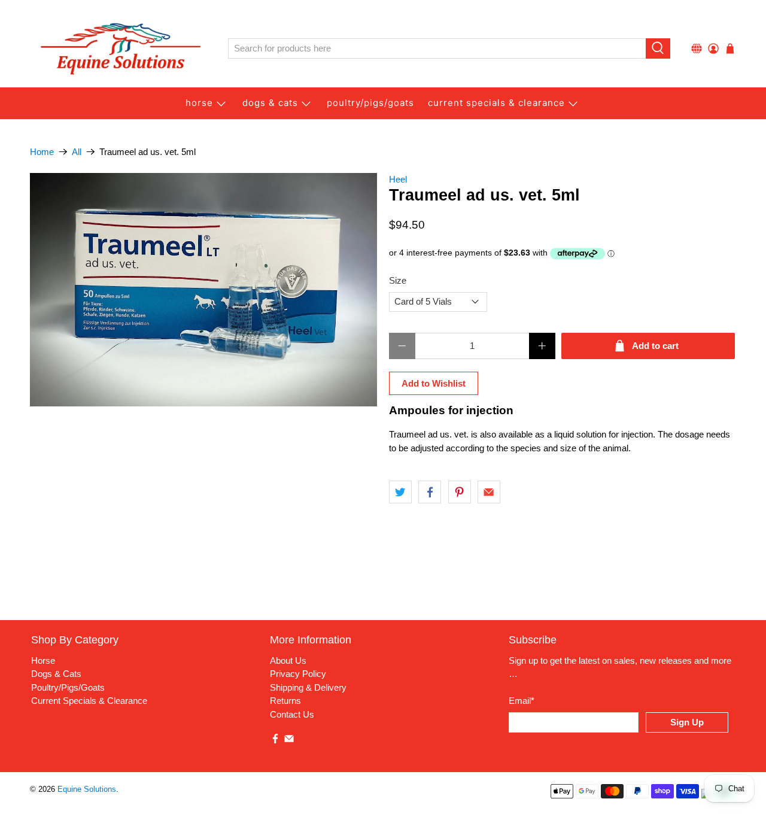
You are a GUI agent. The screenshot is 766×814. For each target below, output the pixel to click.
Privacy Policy (298, 674)
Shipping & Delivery (308, 687)
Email (521, 700)
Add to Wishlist (434, 383)
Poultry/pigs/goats (370, 102)
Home (42, 151)
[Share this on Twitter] (400, 492)
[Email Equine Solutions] (289, 741)
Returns (285, 700)
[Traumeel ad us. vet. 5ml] (203, 289)
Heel (398, 179)
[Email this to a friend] (489, 492)
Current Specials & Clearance (496, 102)
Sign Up (687, 722)
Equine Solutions (86, 789)
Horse (199, 102)
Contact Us (292, 714)
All (76, 151)
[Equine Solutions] (120, 48)
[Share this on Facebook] (429, 492)
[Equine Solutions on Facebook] (275, 741)
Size (397, 280)
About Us (288, 660)
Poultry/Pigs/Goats (68, 687)
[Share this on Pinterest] (459, 492)
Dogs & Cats (270, 102)
